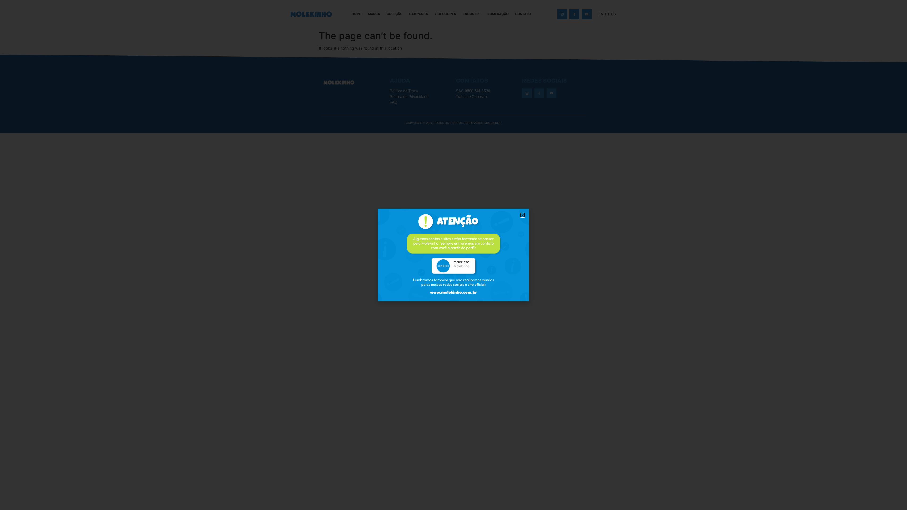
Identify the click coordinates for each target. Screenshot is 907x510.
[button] (522, 215)
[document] (453, 255)
